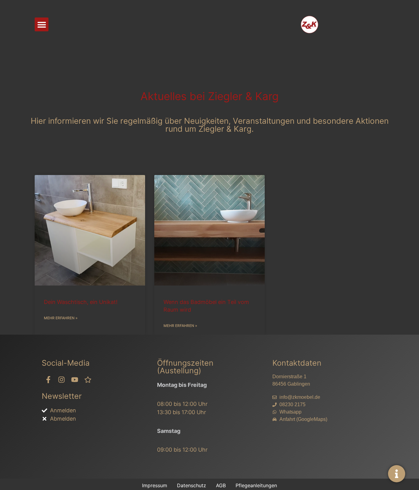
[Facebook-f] (48, 379)
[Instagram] (61, 379)
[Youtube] (74, 379)
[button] (41, 24)
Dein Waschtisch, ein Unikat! (80, 302)
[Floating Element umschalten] (396, 473)
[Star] (87, 379)
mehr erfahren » (61, 318)
